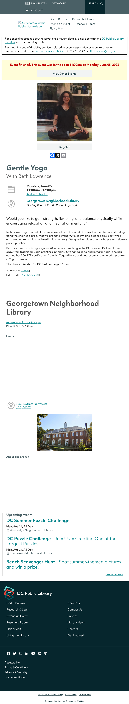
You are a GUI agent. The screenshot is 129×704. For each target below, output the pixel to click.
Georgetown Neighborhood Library (52, 201)
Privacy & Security (16, 672)
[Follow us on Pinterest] (39, 653)
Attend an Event (60, 24)
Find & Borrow (58, 19)
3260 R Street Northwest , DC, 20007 (31, 405)
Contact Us (74, 609)
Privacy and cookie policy (50, 694)
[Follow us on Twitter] (14, 653)
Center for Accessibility (48, 51)
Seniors (25, 270)
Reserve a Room (85, 24)
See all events (114, 574)
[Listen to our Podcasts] (45, 653)
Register (64, 147)
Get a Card (59, 3)
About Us (73, 603)
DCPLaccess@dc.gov (102, 51)
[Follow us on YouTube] (33, 653)
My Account (34, 10)
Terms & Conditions (16, 667)
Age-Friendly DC (30, 275)
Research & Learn (83, 19)
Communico (85, 694)
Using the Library (17, 635)
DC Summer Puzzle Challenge (37, 520)
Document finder (15, 677)
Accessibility (12, 662)
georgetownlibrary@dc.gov (23, 322)
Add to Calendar (37, 194)
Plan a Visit (56, 28)
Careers (72, 629)
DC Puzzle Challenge (61, 541)
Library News (76, 622)
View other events (64, 73)
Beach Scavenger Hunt (63, 564)
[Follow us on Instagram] (20, 653)
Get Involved (75, 635)
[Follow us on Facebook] (8, 653)
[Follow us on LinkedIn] (26, 653)
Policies (72, 616)
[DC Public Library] (28, 592)
